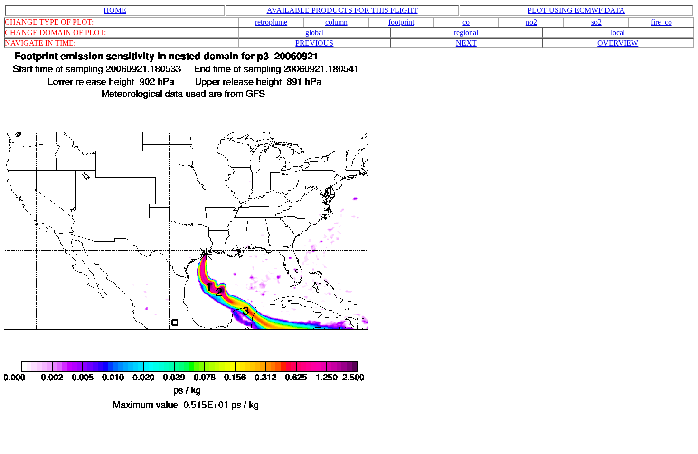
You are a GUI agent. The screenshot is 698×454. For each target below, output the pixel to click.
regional (466, 32)
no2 (531, 22)
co (466, 22)
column (336, 22)
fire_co (661, 22)
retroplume (271, 22)
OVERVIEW (617, 43)
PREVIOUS (314, 43)
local (618, 32)
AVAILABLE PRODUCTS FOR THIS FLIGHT (342, 10)
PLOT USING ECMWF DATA (576, 10)
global (314, 32)
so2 (596, 22)
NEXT (466, 43)
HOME (115, 10)
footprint (401, 22)
